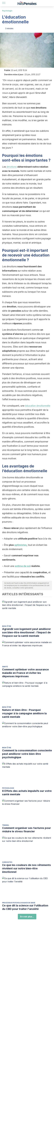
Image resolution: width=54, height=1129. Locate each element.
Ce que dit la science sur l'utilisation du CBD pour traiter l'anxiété (25, 907)
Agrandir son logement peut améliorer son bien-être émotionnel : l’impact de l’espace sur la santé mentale (26, 632)
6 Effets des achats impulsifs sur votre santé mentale (27, 792)
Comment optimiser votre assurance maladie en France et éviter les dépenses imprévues (25, 673)
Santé (5, 667)
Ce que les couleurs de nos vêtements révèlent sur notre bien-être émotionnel (26, 868)
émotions (11, 166)
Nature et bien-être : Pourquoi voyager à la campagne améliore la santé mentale (24, 713)
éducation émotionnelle (37, 405)
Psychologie (7, 11)
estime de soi (22, 566)
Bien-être (6, 626)
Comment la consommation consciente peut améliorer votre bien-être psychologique (27, 754)
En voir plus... (27, 916)
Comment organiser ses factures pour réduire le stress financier (26, 829)
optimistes (20, 545)
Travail (5, 825)
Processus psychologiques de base (18, 903)
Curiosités (7, 862)
